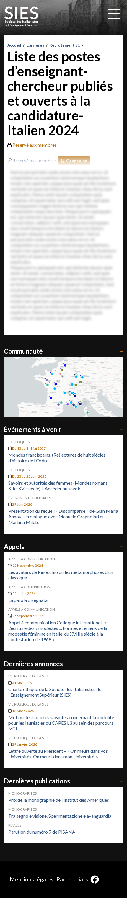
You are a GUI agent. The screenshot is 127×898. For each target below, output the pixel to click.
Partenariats (72, 879)
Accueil (14, 45)
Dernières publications (63, 781)
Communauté (63, 351)
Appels (63, 547)
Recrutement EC (64, 45)
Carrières (35, 45)
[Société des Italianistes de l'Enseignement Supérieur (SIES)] (21, 16)
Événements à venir (63, 429)
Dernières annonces (63, 664)
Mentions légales (31, 879)
